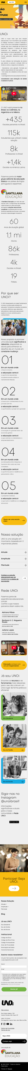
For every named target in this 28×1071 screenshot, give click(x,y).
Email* (2, 969)
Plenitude (4, 909)
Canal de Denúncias (7, 950)
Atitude (3, 904)
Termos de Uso (5, 1030)
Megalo (10, 1069)
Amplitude (4, 906)
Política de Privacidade (14, 984)
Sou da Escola (5, 929)
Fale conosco (5, 1010)
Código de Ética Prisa (8, 940)
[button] (26, 2)
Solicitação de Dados (7, 947)
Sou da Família (5, 927)
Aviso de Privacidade (7, 945)
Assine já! (14, 989)
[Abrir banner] (14, 14)
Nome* (3, 964)
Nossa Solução (7, 901)
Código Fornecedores (8, 942)
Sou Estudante (5, 924)
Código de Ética (6, 937)
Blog (3, 914)
